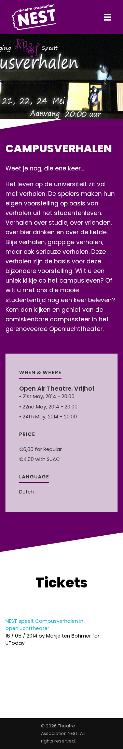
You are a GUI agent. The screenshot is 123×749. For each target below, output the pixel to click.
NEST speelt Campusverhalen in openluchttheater (44, 625)
